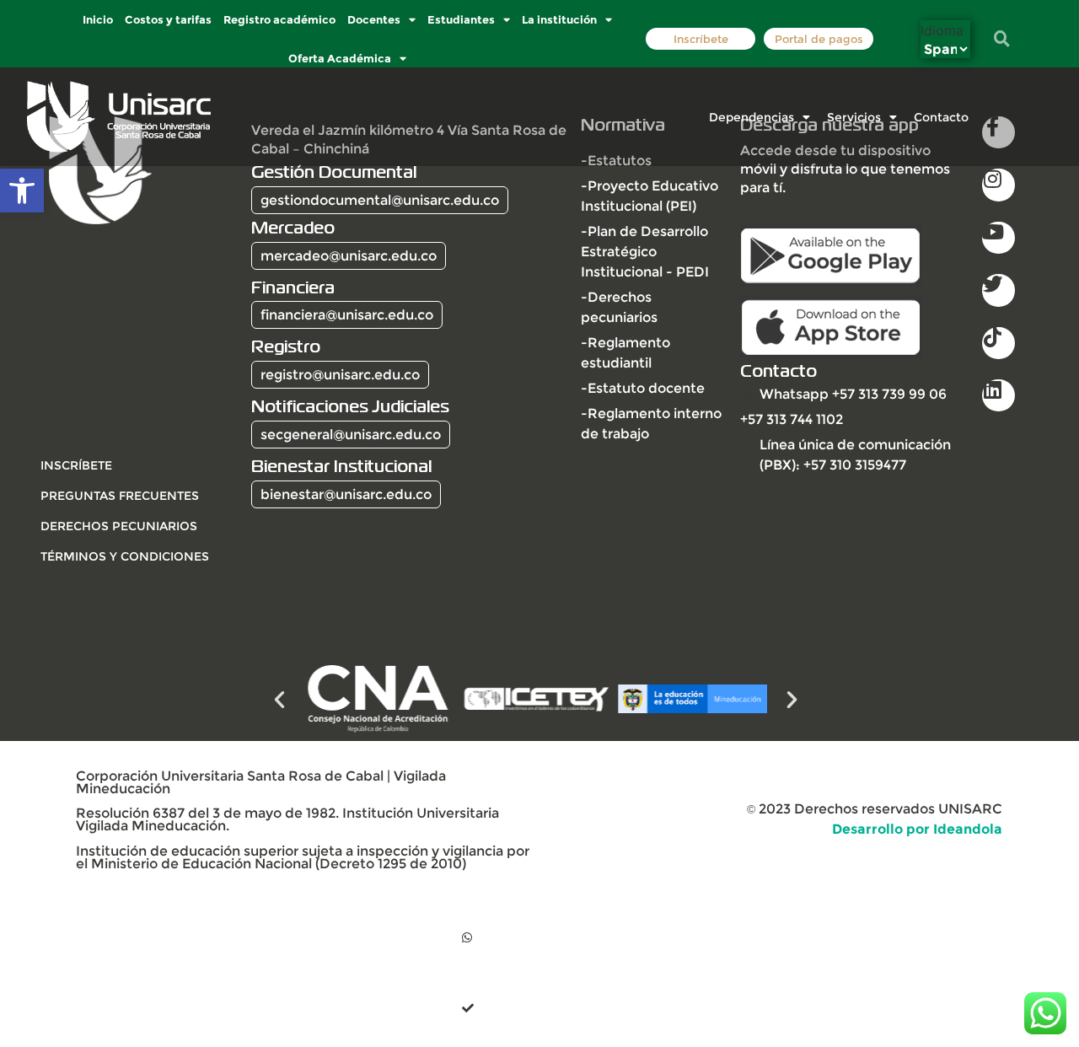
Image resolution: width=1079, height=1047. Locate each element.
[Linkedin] (998, 395)
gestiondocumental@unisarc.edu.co (379, 200)
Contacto (941, 117)
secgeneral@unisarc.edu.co (350, 435)
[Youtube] (998, 238)
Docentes (373, 19)
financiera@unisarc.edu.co (346, 315)
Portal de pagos (818, 39)
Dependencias (751, 117)
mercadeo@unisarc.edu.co (348, 256)
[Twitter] (998, 290)
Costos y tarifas (168, 19)
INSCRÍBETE (76, 465)
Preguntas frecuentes (119, 495)
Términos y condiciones (124, 556)
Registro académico (279, 19)
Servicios (854, 117)
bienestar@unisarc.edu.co (346, 494)
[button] (22, 190)
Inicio (98, 19)
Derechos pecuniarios (118, 526)
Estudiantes (461, 19)
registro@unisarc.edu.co (340, 375)
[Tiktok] (998, 343)
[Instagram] (998, 185)
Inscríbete (700, 39)
